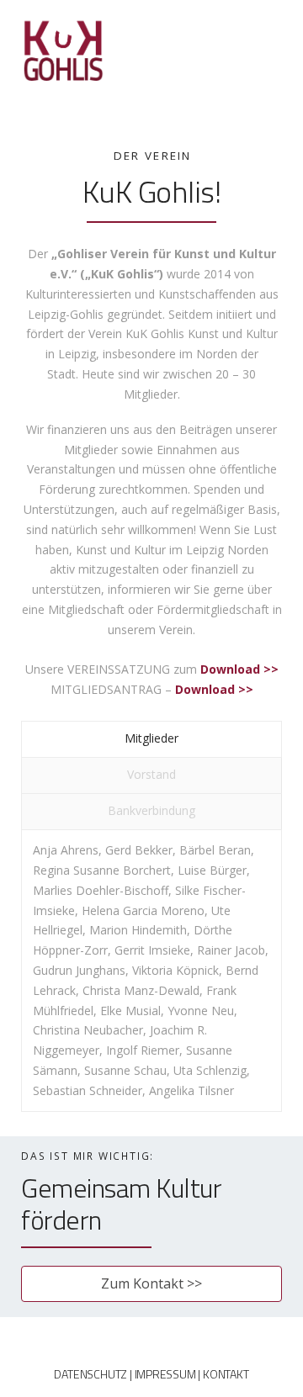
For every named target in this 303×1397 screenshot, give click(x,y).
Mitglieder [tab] (151, 738)
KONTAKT (226, 1374)
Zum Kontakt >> (151, 1283)
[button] (274, 10)
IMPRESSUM (165, 1374)
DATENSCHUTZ (90, 1374)
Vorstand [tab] (151, 774)
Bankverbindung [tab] (151, 810)
